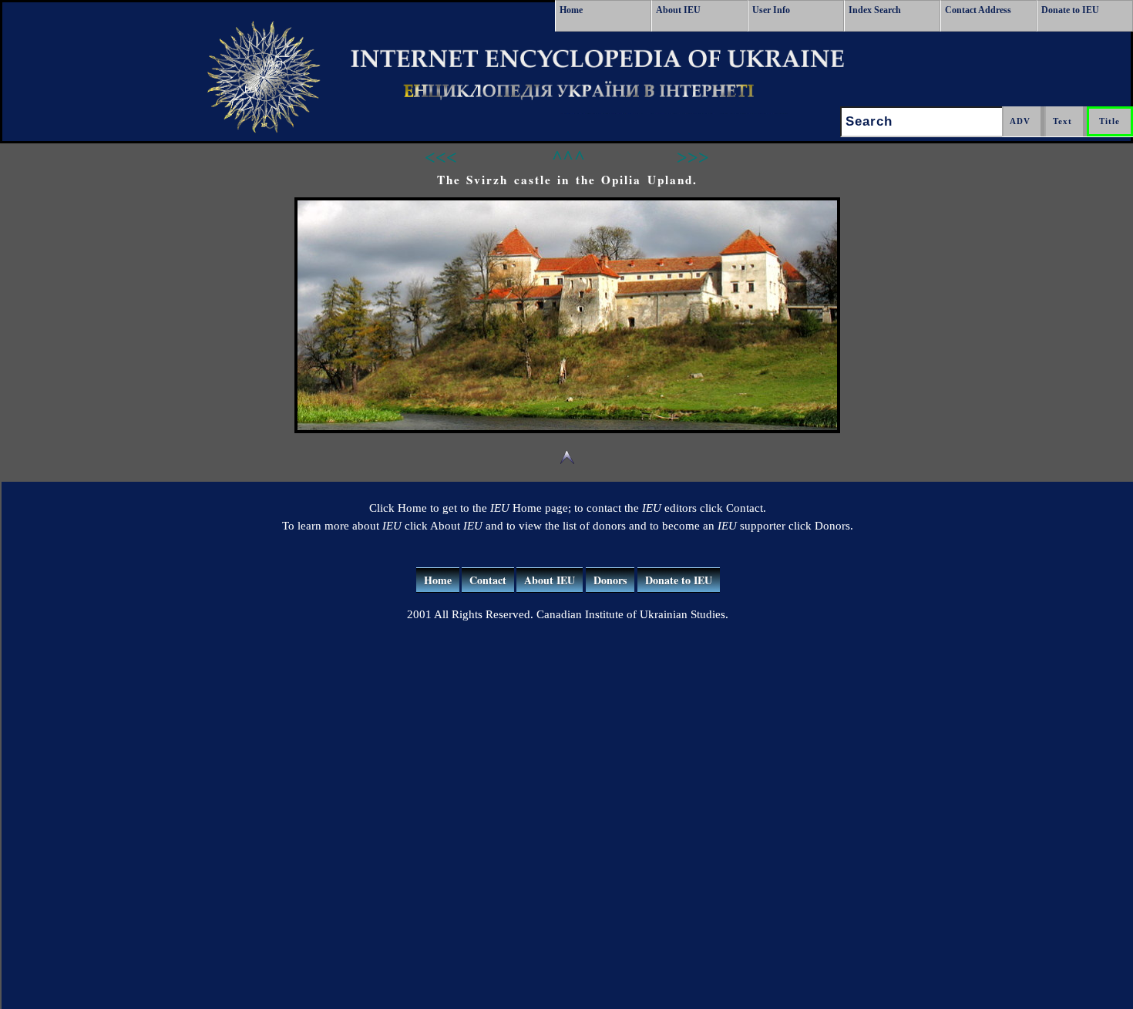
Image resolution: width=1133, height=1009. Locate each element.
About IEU (678, 10)
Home (571, 10)
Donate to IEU (1070, 10)
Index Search (875, 10)
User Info (771, 10)
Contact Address (978, 10)
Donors (610, 580)
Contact (487, 580)
